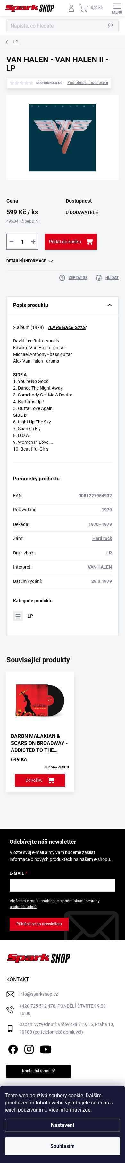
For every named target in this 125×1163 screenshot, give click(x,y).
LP (109, 552)
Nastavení (62, 1125)
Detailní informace (26, 261)
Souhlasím (62, 1146)
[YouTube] (45, 1048)
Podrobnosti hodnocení (87, 82)
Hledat (110, 25)
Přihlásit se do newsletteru (39, 924)
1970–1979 (100, 524)
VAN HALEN (100, 567)
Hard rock (102, 538)
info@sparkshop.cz (38, 994)
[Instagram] (28, 1048)
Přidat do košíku (65, 241)
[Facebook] (12, 1048)
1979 (107, 509)
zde (86, 1110)
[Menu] (117, 8)
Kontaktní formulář (38, 1071)
